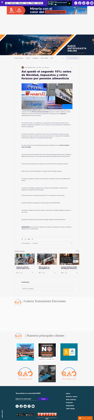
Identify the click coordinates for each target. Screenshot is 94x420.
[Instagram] (87, 3)
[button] (62, 58)
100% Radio (70, 408)
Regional (28, 58)
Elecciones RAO (44, 58)
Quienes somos (71, 396)
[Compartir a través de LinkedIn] (29, 239)
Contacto (69, 402)
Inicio (68, 393)
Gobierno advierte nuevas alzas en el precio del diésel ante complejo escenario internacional (23, 267)
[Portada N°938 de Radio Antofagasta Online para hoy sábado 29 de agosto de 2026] (69, 259)
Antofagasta (35, 58)
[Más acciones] (71, 67)
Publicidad (70, 405)
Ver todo (77, 251)
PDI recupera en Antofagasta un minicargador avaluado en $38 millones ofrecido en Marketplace (47, 267)
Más (52, 58)
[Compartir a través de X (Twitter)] (25, 239)
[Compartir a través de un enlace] (32, 239)
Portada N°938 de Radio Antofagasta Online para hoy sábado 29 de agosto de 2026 (69, 267)
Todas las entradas (19, 58)
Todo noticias (71, 399)
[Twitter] (83, 3)
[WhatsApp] (75, 3)
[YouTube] (91, 3)
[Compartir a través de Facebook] (22, 239)
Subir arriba (2, 414)
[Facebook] (79, 3)
